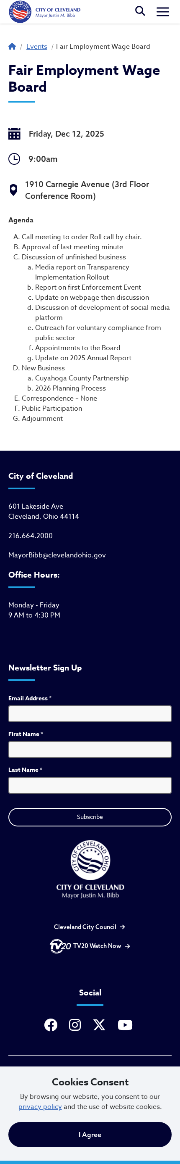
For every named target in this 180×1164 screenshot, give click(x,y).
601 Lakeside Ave (35, 506)
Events (36, 47)
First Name (25, 734)
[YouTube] (126, 1025)
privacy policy (40, 1107)
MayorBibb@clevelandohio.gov (57, 555)
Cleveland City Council (85, 927)
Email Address (29, 698)
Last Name (25, 769)
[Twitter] (101, 1025)
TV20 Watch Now (97, 946)
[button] (140, 11)
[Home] (44, 12)
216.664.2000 (30, 536)
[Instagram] (76, 1025)
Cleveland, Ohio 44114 (43, 517)
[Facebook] (52, 1025)
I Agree (90, 1134)
